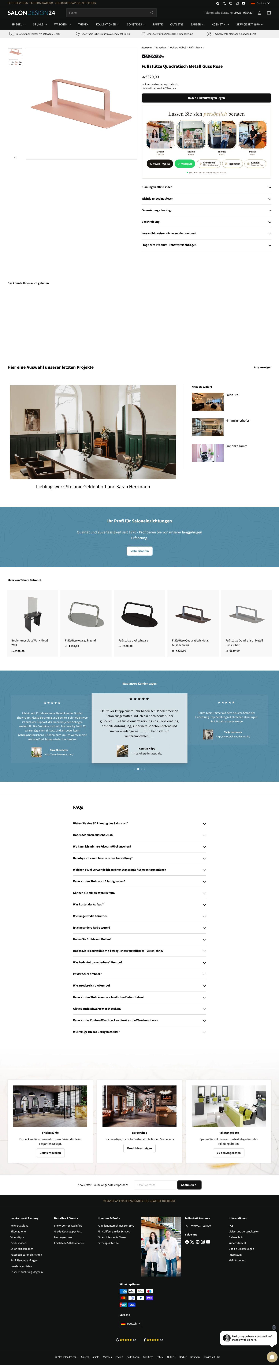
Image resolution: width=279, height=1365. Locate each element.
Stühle (38, 24)
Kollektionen (106, 24)
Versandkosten (155, 84)
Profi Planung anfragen (24, 1260)
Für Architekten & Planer (112, 1237)
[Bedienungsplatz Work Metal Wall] (32, 623)
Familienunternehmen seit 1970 (116, 1226)
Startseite (147, 48)
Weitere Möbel (178, 48)
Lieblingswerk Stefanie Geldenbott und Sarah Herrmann (93, 486)
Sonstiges (135, 24)
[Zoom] (81, 103)
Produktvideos (18, 1243)
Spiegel (17, 24)
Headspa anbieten (21, 1266)
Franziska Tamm (236, 446)
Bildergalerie (18, 1232)
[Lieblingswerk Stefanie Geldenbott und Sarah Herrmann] (93, 432)
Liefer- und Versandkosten (244, 1232)
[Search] (152, 12)
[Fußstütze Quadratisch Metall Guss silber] (246, 623)
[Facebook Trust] (153, 1339)
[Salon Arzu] (208, 402)
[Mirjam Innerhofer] (208, 427)
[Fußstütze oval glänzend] (86, 621)
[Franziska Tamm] (208, 453)
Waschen (61, 24)
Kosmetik (219, 24)
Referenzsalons (19, 1226)
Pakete (158, 24)
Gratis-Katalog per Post (68, 1232)
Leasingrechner (63, 1237)
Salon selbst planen (21, 1249)
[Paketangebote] (229, 1106)
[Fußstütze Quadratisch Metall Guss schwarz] (193, 623)
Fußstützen (195, 48)
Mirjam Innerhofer (237, 420)
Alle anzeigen (262, 367)
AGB (231, 1226)
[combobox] (111, 12)
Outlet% (176, 24)
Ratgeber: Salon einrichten (26, 1255)
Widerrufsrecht (237, 1243)
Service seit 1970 (248, 24)
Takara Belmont (30, 580)
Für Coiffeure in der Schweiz (114, 1232)
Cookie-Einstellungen (241, 1249)
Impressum (235, 1255)
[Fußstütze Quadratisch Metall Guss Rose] (28, 322)
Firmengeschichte (108, 1243)
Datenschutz (236, 1237)
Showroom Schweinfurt (68, 1226)
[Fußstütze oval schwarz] (139, 621)
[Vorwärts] (15, 157)
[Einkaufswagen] (269, 12)
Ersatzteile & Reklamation (69, 1243)
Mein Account (237, 1260)
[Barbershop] (139, 1106)
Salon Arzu (232, 395)
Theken (83, 24)
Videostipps (17, 1237)
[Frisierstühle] (50, 1106)
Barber (196, 24)
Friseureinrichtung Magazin (26, 1272)
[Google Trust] (126, 1339)
